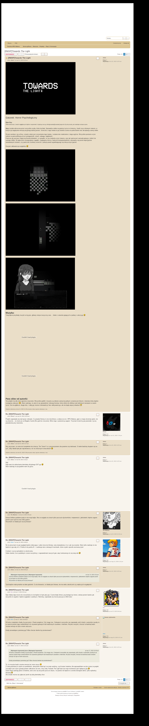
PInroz (104, 431)
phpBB (64, 691)
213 (107, 434)
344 (107, 560)
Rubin (104, 557)
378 (107, 636)
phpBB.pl (75, 693)
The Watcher (106, 530)
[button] (129, 54)
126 (107, 610)
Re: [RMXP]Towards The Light (17, 414)
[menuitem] (15, 43)
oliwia (104, 57)
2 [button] (126, 54)
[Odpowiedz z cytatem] (97, 58)
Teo (104, 607)
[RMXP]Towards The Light (17, 51)
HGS (104, 633)
